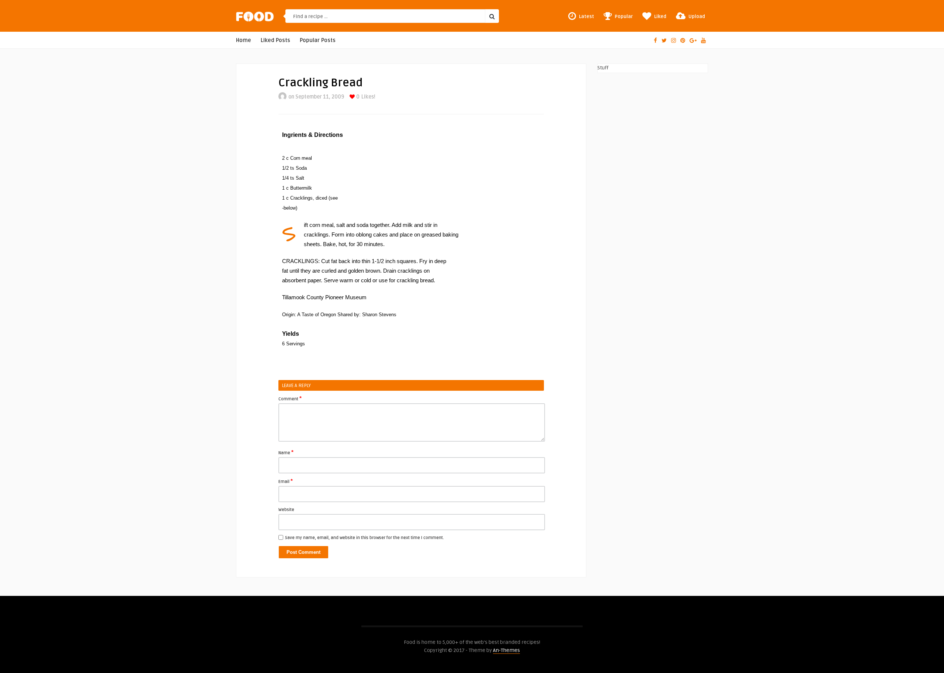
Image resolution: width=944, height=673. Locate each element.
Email (285, 481)
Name (286, 452)
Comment (290, 398)
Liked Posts (275, 40)
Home (243, 40)
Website (286, 509)
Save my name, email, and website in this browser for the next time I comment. (364, 537)
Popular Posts (318, 40)
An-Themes (506, 650)
